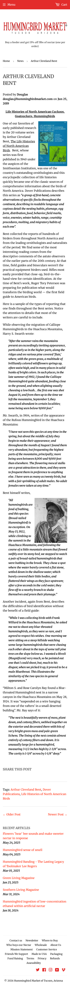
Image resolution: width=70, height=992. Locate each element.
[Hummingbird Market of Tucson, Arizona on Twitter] (38, 970)
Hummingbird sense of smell (22, 850)
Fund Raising (15, 958)
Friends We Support (16, 954)
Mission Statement (21, 949)
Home (6, 61)
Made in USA (39, 954)
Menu (11, 4)
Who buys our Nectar (18, 945)
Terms (30, 958)
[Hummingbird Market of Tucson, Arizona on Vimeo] (63, 970)
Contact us (16, 940)
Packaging (56, 954)
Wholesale (41, 945)
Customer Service (46, 949)
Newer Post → (57, 814)
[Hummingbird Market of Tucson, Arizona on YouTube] (57, 970)
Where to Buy (50, 940)
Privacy (42, 958)
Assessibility (34, 963)
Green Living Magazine (19, 878)
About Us (55, 945)
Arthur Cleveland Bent (26, 789)
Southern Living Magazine (21, 889)
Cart (64, 4)
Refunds (55, 958)
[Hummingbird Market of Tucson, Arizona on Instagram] (50, 970)
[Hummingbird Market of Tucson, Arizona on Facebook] (44, 970)
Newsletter (32, 940)
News (20, 61)
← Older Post (12, 814)
